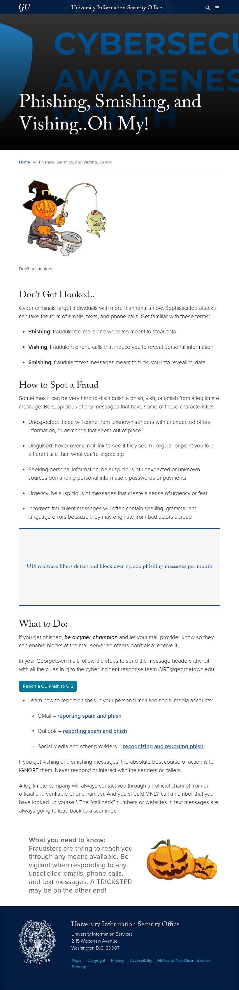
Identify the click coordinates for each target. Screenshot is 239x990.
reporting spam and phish (89, 715)
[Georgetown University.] (25, 7)
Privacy (117, 960)
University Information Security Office (116, 8)
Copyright (96, 960)
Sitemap (78, 966)
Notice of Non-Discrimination (184, 960)
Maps (76, 960)
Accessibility (141, 960)
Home (24, 162)
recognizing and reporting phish (163, 746)
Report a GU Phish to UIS (48, 686)
